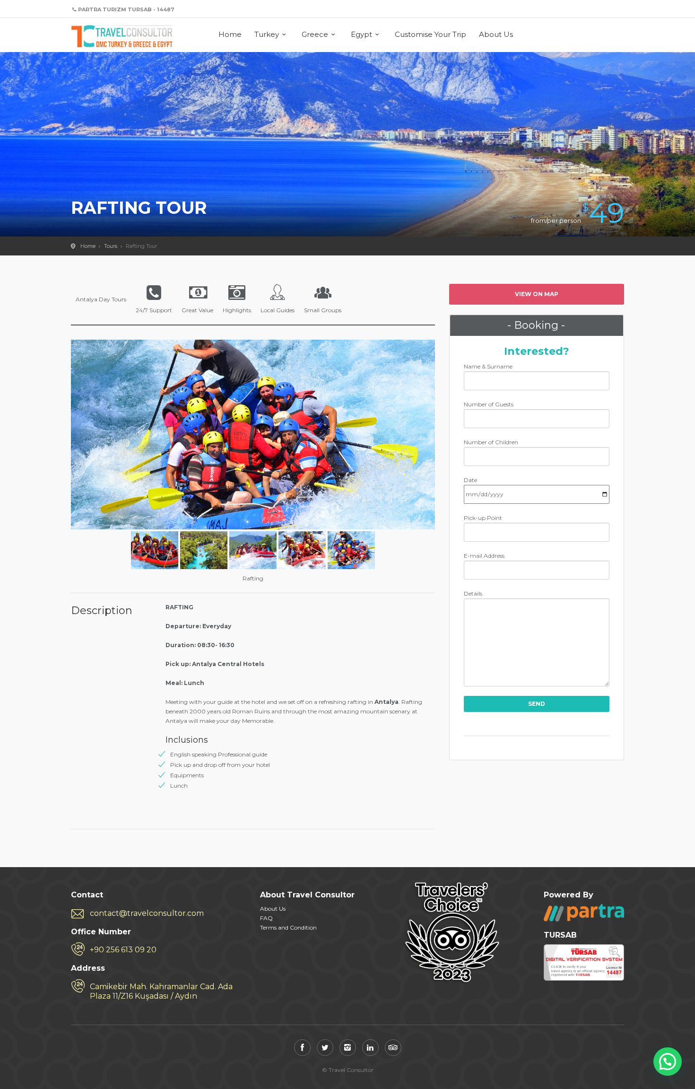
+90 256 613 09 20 (123, 949)
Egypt (361, 34)
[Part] (584, 912)
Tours (110, 246)
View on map (536, 294)
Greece (315, 34)
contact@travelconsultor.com (147, 913)
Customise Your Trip (430, 34)
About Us (496, 34)
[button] (667, 1061)
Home (230, 34)
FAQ (266, 918)
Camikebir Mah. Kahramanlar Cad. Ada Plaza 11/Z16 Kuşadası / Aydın (161, 991)
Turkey (266, 34)
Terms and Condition (288, 927)
